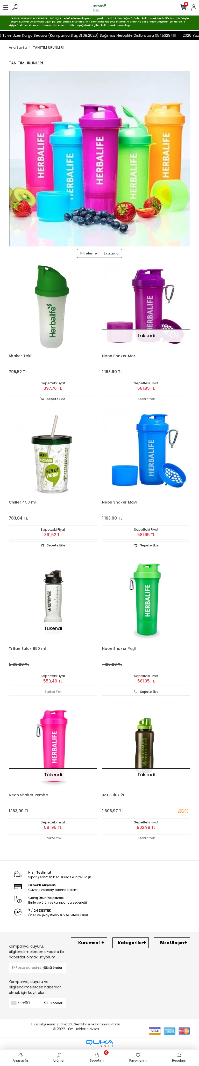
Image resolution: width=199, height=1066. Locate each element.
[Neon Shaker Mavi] (146, 453)
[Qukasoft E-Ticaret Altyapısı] (99, 1043)
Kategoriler (130, 943)
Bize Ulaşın (172, 943)
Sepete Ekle (55, 399)
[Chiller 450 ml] (53, 453)
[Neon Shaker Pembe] (53, 746)
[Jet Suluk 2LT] (146, 746)
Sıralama (111, 253)
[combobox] (15, 1003)
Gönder (55, 967)
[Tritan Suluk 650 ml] (53, 600)
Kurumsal (89, 943)
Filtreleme (88, 253)
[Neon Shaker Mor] (146, 307)
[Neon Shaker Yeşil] (146, 600)
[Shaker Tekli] (53, 307)
